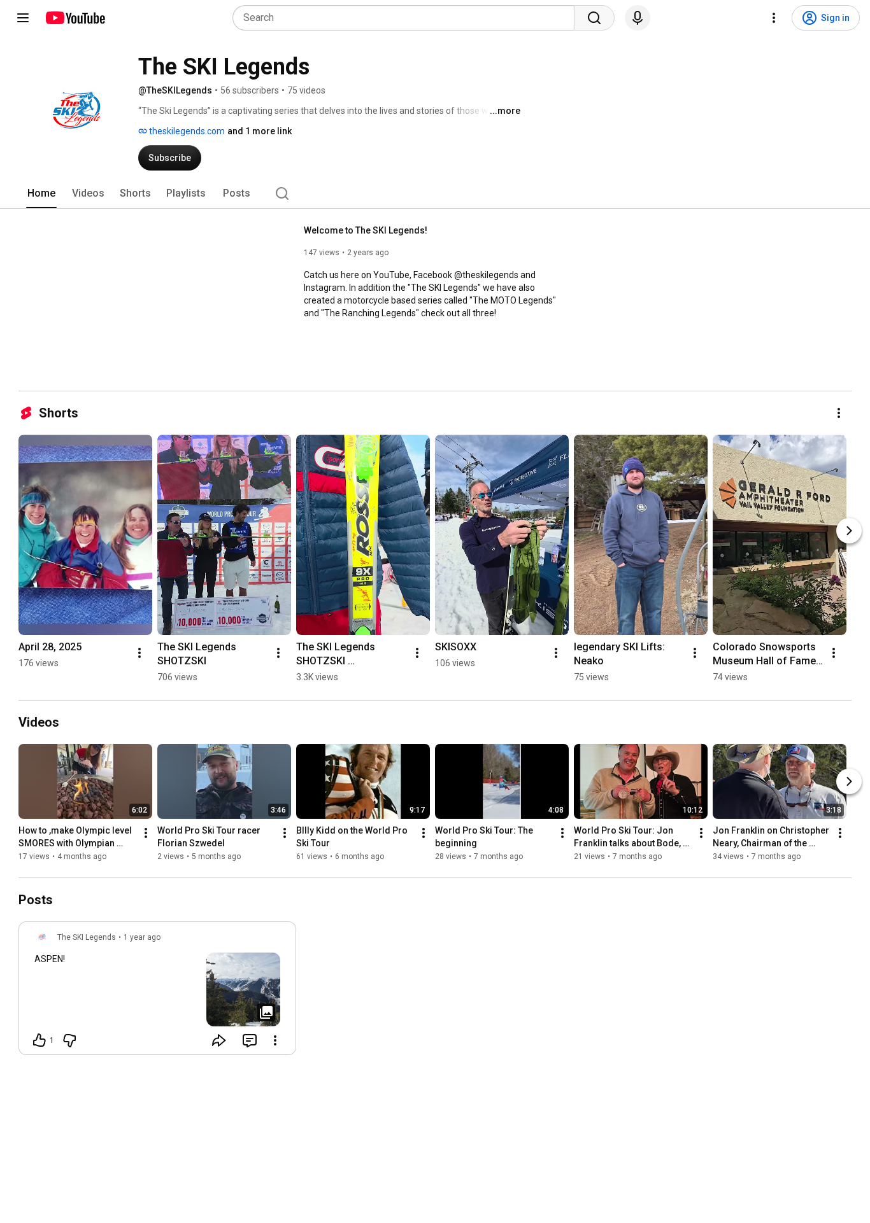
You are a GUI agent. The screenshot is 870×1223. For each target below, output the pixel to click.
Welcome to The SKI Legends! (365, 230)
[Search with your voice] (637, 18)
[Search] (594, 18)
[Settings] (773, 17)
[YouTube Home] (75, 18)
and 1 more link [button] (259, 131)
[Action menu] (275, 1040)
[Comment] (249, 1040)
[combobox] (407, 17)
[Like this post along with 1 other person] (39, 1040)
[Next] (849, 530)
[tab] (41, 193)
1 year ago (142, 937)
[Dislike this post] (69, 1040)
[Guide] (23, 17)
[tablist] (435, 193)
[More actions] (839, 413)
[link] (157, 992)
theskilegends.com (186, 131)
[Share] (219, 1040)
